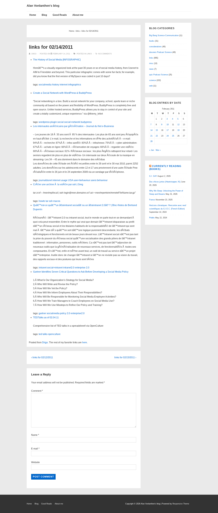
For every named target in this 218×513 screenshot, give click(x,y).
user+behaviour (82, 180)
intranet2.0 (68, 267)
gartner (42, 313)
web (151, 86)
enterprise (80, 267)
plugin (53, 122)
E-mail (34, 448)
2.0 (87, 267)
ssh (51, 201)
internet (63, 84)
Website (35, 462)
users (93, 180)
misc (151, 63)
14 (151, 130)
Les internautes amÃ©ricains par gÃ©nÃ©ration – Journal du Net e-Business (73, 126)
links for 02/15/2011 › (125, 357)
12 (178, 124)
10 (168, 124)
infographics (74, 84)
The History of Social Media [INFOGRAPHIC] (57, 59)
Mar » (158, 150)
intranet (43, 267)
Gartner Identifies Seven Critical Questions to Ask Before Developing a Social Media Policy (80, 271)
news (151, 69)
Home (32, 15)
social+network (72, 122)
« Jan (151, 150)
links (89, 54)
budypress (86, 122)
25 (173, 136)
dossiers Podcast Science (160, 52)
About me (77, 15)
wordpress (44, 122)
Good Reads (60, 15)
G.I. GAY (153, 176)
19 (178, 130)
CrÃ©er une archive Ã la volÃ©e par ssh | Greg (58, 184)
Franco (152, 200)
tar (47, 201)
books (151, 41)
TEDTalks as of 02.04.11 (46, 317)
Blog (44, 15)
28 (151, 141)
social (60, 122)
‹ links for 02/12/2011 (42, 357)
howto (42, 201)
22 (157, 136)
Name (34, 435)
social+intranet (55, 267)
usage (64, 180)
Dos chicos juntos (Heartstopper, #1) (164, 182)
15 (157, 130)
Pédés (152, 218)
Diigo (45, 342)
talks (45, 334)
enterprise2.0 (78, 313)
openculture (54, 334)
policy (63, 313)
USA (70, 180)
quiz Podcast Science (158, 75)
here (84, 342)
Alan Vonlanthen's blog (43, 5)
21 (151, 136)
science (152, 80)
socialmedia (45, 84)
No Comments (105, 54)
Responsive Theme (180, 504)
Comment (37, 391)
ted (40, 334)
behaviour (102, 180)
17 (168, 130)
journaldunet (45, 180)
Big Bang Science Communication (164, 35)
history (55, 84)
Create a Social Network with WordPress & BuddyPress (62, 93)
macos (56, 201)
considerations (155, 46)
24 (168, 136)
